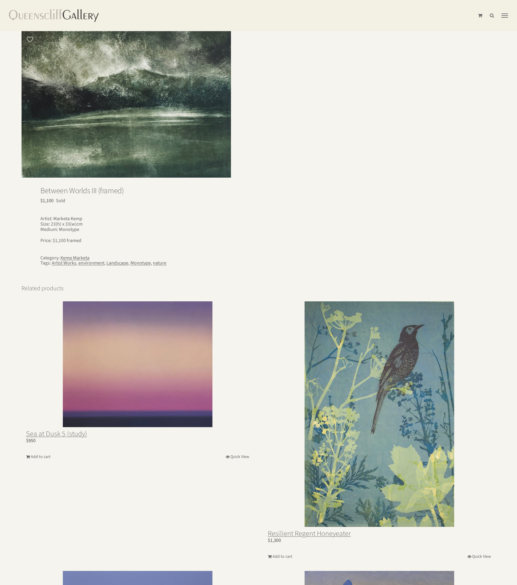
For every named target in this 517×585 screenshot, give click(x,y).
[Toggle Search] (492, 15)
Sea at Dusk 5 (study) (56, 434)
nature (159, 263)
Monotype (140, 263)
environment (91, 263)
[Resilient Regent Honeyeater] (379, 414)
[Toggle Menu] (505, 15)
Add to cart (41, 457)
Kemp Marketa (74, 258)
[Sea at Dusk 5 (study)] (138, 364)
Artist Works (64, 263)
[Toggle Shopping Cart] (480, 15)
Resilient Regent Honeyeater (309, 533)
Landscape (117, 263)
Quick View (239, 457)
